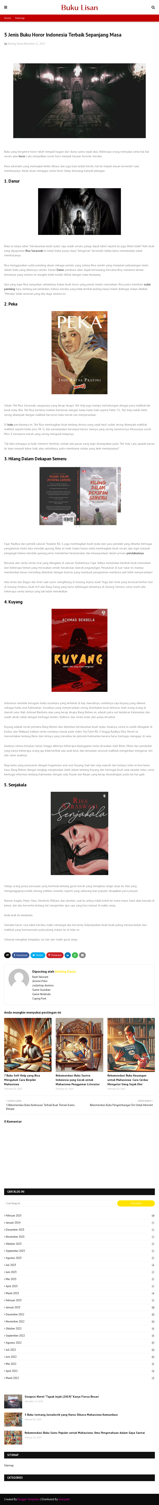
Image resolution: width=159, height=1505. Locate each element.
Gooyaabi (64, 1499)
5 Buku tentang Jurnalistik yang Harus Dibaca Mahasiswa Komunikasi (71, 1415)
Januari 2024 (80, 1222)
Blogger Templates (28, 1499)
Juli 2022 (80, 1350)
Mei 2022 (80, 1364)
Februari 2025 (80, 1215)
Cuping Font (39, 998)
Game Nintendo (41, 994)
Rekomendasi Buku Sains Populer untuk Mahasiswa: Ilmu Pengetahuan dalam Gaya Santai (85, 1433)
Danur (60, 270)
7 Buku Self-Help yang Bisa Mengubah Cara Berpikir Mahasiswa (22, 1080)
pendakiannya (135, 553)
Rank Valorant (40, 977)
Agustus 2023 (80, 1258)
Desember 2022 (80, 1314)
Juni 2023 (80, 1272)
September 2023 (80, 1251)
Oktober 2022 (80, 1328)
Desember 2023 (80, 1229)
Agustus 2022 (80, 1342)
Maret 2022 (80, 1378)
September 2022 (80, 1335)
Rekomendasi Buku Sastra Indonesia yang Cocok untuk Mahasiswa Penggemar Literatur (78, 1080)
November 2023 (80, 1237)
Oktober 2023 (80, 1244)
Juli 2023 (80, 1265)
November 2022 (80, 1321)
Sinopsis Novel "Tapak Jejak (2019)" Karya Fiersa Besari (62, 1396)
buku (10, 424)
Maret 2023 (80, 1293)
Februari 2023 (80, 1300)
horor (22, 156)
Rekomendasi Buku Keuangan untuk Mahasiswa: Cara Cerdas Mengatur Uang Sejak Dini (127, 1080)
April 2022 (80, 1371)
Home (7, 18)
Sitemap (20, 18)
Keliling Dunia (15, 43)
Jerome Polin (39, 981)
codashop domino (43, 985)
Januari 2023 (80, 1307)
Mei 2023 (80, 1279)
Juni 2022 (80, 1357)
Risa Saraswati (34, 251)
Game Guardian (41, 990)
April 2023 (80, 1286)
